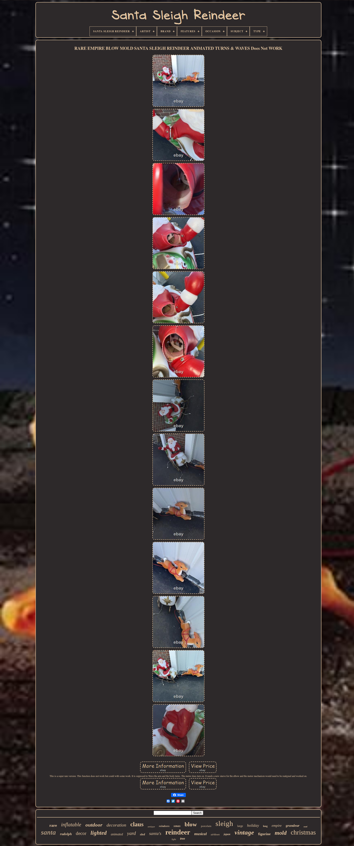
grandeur (293, 826)
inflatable (71, 825)
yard (131, 833)
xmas (177, 826)
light (174, 839)
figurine (264, 834)
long (265, 826)
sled (142, 834)
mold (281, 833)
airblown (215, 834)
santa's (155, 833)
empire (277, 825)
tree (182, 838)
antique (151, 826)
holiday (253, 825)
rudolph (66, 834)
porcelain (206, 826)
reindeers (164, 826)
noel (305, 827)
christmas (303, 832)
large (240, 826)
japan (227, 834)
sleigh (224, 824)
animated (117, 834)
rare (53, 825)
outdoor (93, 825)
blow (191, 824)
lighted (99, 833)
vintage (244, 832)
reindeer (177, 832)
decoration (116, 825)
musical (200, 834)
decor (81, 833)
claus (137, 824)
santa (48, 832)
